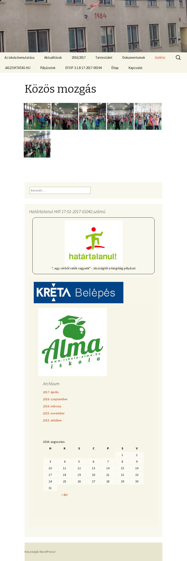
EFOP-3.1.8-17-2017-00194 (83, 68)
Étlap (115, 68)
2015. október (52, 420)
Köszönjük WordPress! (40, 552)
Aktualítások (53, 57)
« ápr (64, 494)
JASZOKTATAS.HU (17, 68)
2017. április (51, 392)
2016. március (52, 406)
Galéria (160, 57)
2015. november (54, 413)
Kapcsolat (135, 68)
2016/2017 (79, 57)
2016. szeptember (55, 399)
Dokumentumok (133, 57)
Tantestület (103, 57)
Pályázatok (47, 68)
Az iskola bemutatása (19, 57)
